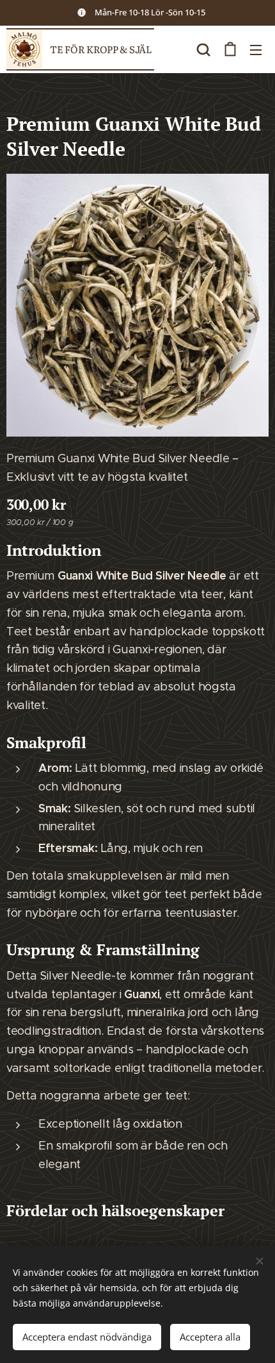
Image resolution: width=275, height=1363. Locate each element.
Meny (256, 49)
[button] (203, 49)
